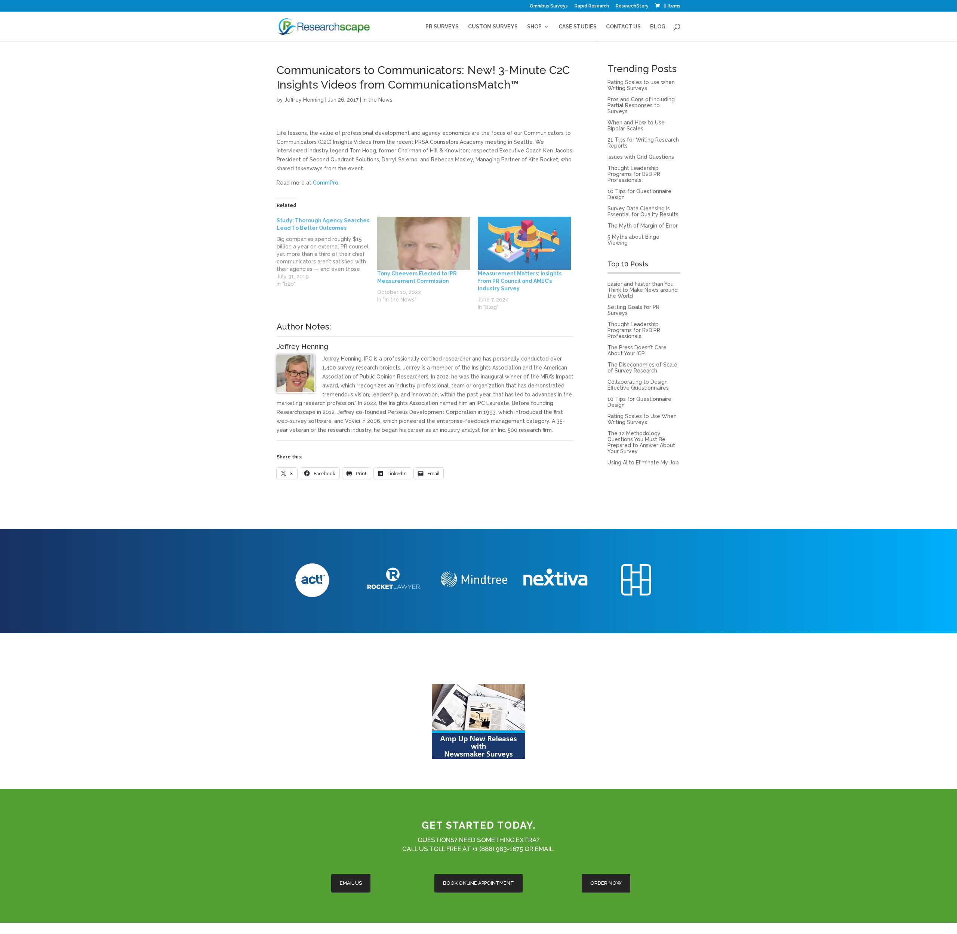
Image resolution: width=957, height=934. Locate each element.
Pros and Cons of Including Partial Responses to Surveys (641, 105)
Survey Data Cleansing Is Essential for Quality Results (642, 211)
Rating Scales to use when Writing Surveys (641, 85)
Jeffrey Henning (304, 100)
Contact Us (623, 27)
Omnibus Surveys (549, 6)
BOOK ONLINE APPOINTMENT (478, 883)
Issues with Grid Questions (640, 157)
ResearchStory (632, 6)
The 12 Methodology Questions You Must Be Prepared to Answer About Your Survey (641, 442)
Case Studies (577, 27)
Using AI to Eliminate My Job (643, 463)
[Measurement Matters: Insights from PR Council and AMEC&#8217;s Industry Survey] (524, 243)
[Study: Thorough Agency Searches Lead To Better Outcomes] (327, 252)
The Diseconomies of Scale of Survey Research (642, 368)
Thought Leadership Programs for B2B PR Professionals (633, 174)
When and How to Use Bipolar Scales (636, 126)
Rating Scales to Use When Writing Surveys (642, 419)
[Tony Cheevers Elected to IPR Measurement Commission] (423, 243)
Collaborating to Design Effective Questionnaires (638, 385)
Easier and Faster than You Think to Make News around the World (642, 290)
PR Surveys (442, 27)
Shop (534, 27)
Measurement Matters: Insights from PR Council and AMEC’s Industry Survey (519, 280)
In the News (378, 100)
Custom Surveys (493, 27)
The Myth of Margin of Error (642, 226)
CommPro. (326, 183)
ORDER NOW (606, 883)
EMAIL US (351, 883)
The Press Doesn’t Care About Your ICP (637, 350)
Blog (657, 27)
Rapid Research (592, 6)
